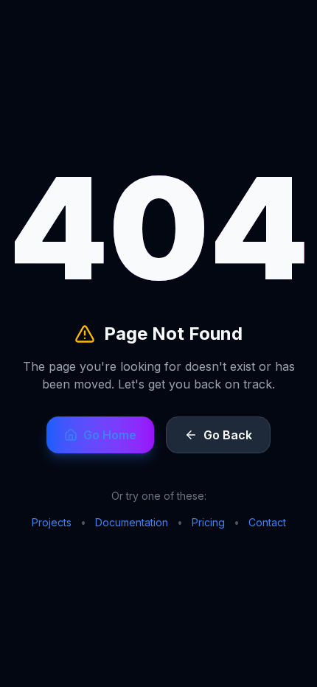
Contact (267, 522)
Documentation (131, 522)
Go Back (227, 435)
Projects (52, 522)
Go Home (109, 435)
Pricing (208, 522)
